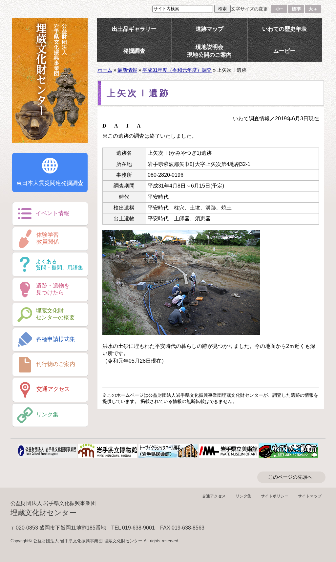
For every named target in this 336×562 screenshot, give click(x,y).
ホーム (104, 70)
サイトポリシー (274, 496)
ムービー (284, 51)
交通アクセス (214, 496)
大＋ (313, 9)
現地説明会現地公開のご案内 (209, 51)
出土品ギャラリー (134, 29)
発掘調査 (134, 51)
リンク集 (243, 496)
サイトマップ (310, 496)
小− (279, 9)
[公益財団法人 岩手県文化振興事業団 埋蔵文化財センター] (50, 80)
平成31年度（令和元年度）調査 (177, 70)
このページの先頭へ (290, 477)
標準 (296, 9)
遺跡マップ (209, 29)
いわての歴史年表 (284, 29)
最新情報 (127, 70)
